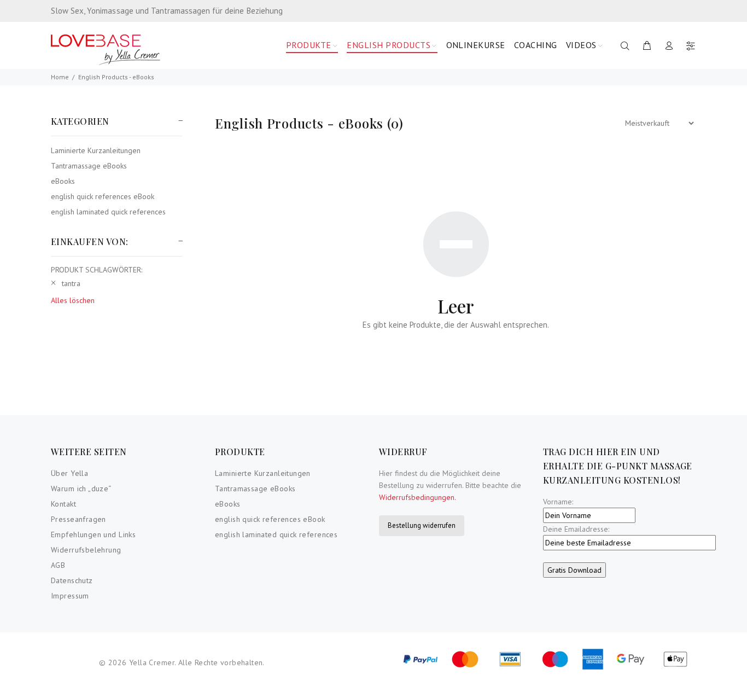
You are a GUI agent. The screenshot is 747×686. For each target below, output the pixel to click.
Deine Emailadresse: (576, 529)
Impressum (70, 596)
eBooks (63, 181)
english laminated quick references (108, 212)
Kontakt (63, 504)
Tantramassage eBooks (89, 166)
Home (60, 77)
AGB (58, 565)
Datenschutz (72, 580)
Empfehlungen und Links (93, 534)
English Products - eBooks (116, 77)
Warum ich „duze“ (81, 488)
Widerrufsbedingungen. (417, 497)
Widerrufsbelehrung (86, 550)
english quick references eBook (102, 196)
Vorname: (558, 502)
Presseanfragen (78, 519)
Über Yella (69, 473)
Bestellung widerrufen (422, 525)
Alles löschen (73, 300)
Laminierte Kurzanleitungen (96, 150)
